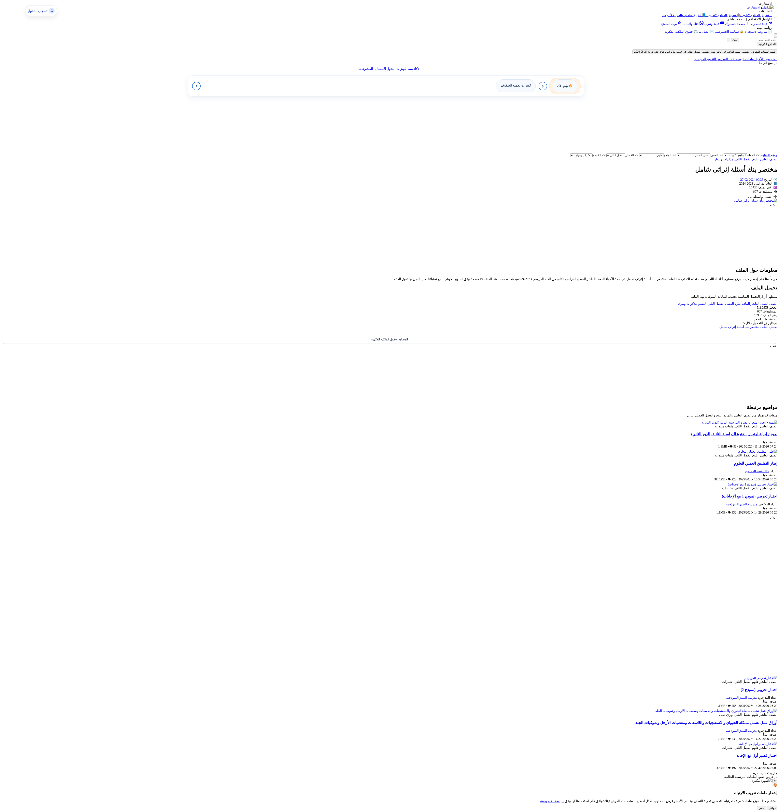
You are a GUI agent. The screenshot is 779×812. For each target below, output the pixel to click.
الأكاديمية (414, 68)
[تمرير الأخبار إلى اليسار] (196, 86)
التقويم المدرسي (705, 59)
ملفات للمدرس (726, 59)
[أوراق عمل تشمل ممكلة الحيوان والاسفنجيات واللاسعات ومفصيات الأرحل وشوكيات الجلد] (716, 711)
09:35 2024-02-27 (751, 179)
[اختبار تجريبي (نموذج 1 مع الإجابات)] (752, 484)
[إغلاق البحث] (728, 40)
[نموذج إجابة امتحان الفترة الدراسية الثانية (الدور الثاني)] (739, 422)
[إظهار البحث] (775, 36)
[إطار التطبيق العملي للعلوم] (757, 451)
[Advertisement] (655, 124)
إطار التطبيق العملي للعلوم (755, 463)
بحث (734, 39)
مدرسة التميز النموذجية (741, 504)
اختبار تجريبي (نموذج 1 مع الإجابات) (749, 496)
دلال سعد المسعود (757, 471)
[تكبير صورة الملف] (755, 200)
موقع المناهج (768, 155)
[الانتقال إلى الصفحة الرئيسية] (767, 7)
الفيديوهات (366, 68)
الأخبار (758, 59)
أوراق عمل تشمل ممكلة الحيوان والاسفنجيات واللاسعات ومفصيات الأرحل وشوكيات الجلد (706, 722)
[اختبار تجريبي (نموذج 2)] (760, 678)
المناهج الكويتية (767, 44)
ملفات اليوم (745, 59)
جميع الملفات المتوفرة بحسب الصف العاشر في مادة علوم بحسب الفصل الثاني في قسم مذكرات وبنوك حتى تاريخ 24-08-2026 (705, 51)
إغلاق (762, 808)
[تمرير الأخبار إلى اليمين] (543, 86)
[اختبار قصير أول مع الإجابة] (758, 744)
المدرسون (770, 59)
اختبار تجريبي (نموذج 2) (759, 690)
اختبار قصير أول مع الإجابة (756, 755)
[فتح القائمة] (775, 17)
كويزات (401, 68)
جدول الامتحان (384, 68)
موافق (772, 808)
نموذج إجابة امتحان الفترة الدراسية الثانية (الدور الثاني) (734, 434)
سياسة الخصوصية (552, 801)
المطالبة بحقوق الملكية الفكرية (389, 339)
